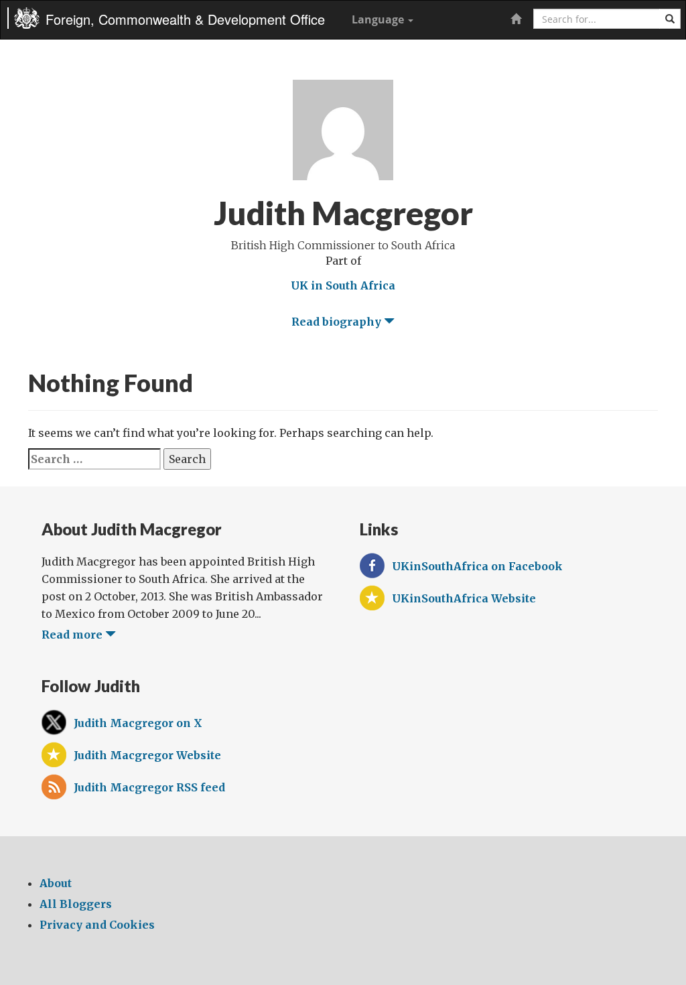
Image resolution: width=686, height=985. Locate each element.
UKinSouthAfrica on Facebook (477, 566)
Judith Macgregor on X (138, 723)
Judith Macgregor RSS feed (149, 787)
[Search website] (670, 19)
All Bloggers (76, 904)
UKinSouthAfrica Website (464, 598)
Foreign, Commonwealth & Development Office (185, 19)
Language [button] (379, 19)
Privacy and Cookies (97, 924)
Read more (73, 634)
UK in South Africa (343, 285)
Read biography (337, 321)
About (56, 883)
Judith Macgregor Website (147, 755)
